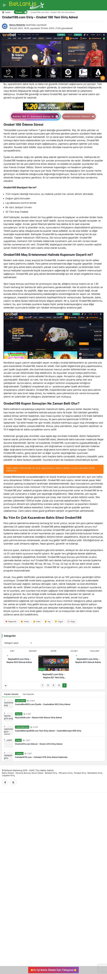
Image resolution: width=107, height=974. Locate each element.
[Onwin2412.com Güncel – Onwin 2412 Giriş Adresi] (53, 743)
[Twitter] (13, 782)
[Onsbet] (53, 106)
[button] (25, 12)
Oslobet (74, 651)
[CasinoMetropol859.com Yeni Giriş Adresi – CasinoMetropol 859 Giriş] (53, 730)
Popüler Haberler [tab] (11, 694)
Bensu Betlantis (17, 25)
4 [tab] (59, 685)
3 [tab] (53, 685)
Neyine (53, 651)
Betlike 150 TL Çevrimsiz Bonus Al (33, 116)
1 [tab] (42, 685)
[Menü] (4, 5)
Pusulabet (95, 651)
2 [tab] (48, 685)
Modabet (33, 651)
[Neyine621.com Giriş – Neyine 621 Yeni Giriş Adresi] (53, 668)
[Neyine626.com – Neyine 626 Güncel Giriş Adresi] (53, 716)
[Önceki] (6, 685)
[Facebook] (5, 782)
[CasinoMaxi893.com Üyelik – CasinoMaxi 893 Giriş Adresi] (53, 703)
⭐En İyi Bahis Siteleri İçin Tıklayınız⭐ (53, 970)
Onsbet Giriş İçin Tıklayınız (76, 116)
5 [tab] (64, 685)
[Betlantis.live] (26, 5)
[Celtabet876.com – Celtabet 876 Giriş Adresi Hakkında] (53, 755)
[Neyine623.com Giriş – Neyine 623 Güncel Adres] (19, 660)
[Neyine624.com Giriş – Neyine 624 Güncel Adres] (88, 660)
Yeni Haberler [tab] (28, 694)
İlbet (12, 651)
